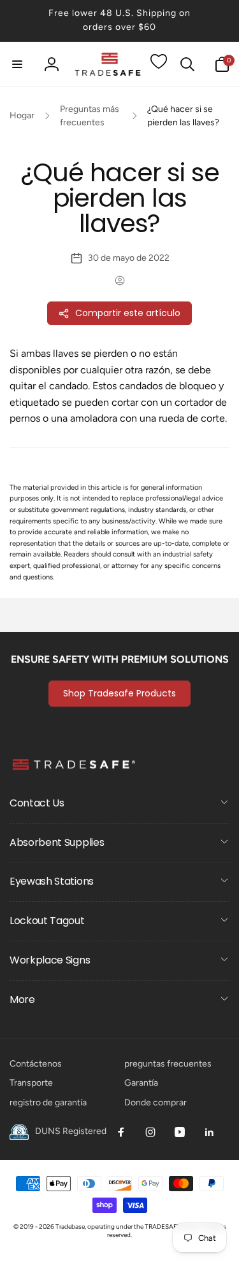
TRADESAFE (162, 1226)
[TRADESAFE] (73, 769)
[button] (17, 64)
